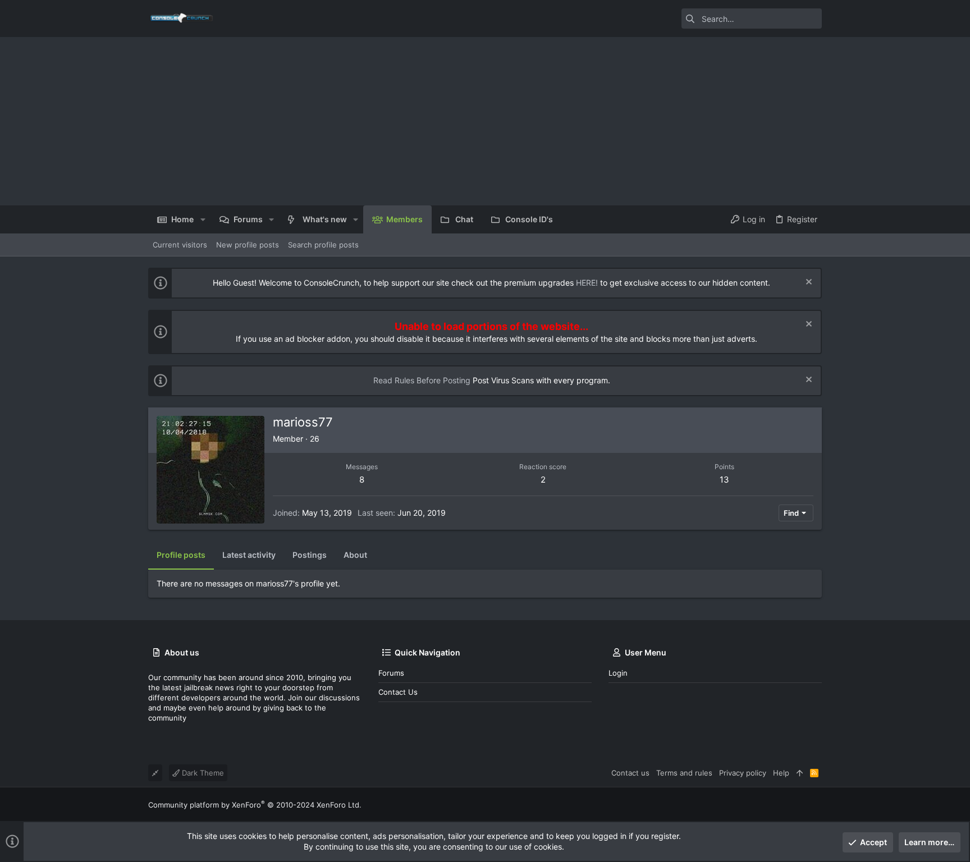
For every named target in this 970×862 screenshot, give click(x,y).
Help (781, 772)
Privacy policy (742, 772)
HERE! (587, 282)
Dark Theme (202, 772)
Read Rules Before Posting (421, 380)
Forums (391, 672)
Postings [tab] (309, 555)
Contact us (398, 691)
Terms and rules (684, 772)
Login (618, 672)
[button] (202, 219)
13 (724, 479)
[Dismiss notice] (807, 283)
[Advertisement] (485, 121)
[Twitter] (817, 804)
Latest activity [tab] (249, 555)
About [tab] (355, 555)
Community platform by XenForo (255, 804)
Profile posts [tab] (181, 555)
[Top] (800, 772)
